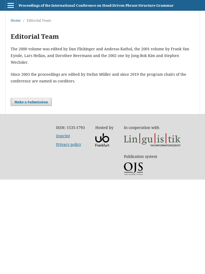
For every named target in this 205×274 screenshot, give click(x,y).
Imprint (63, 135)
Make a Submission (31, 102)
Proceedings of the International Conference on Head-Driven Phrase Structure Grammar (96, 5)
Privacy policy (68, 144)
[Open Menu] (10, 5)
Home (16, 20)
